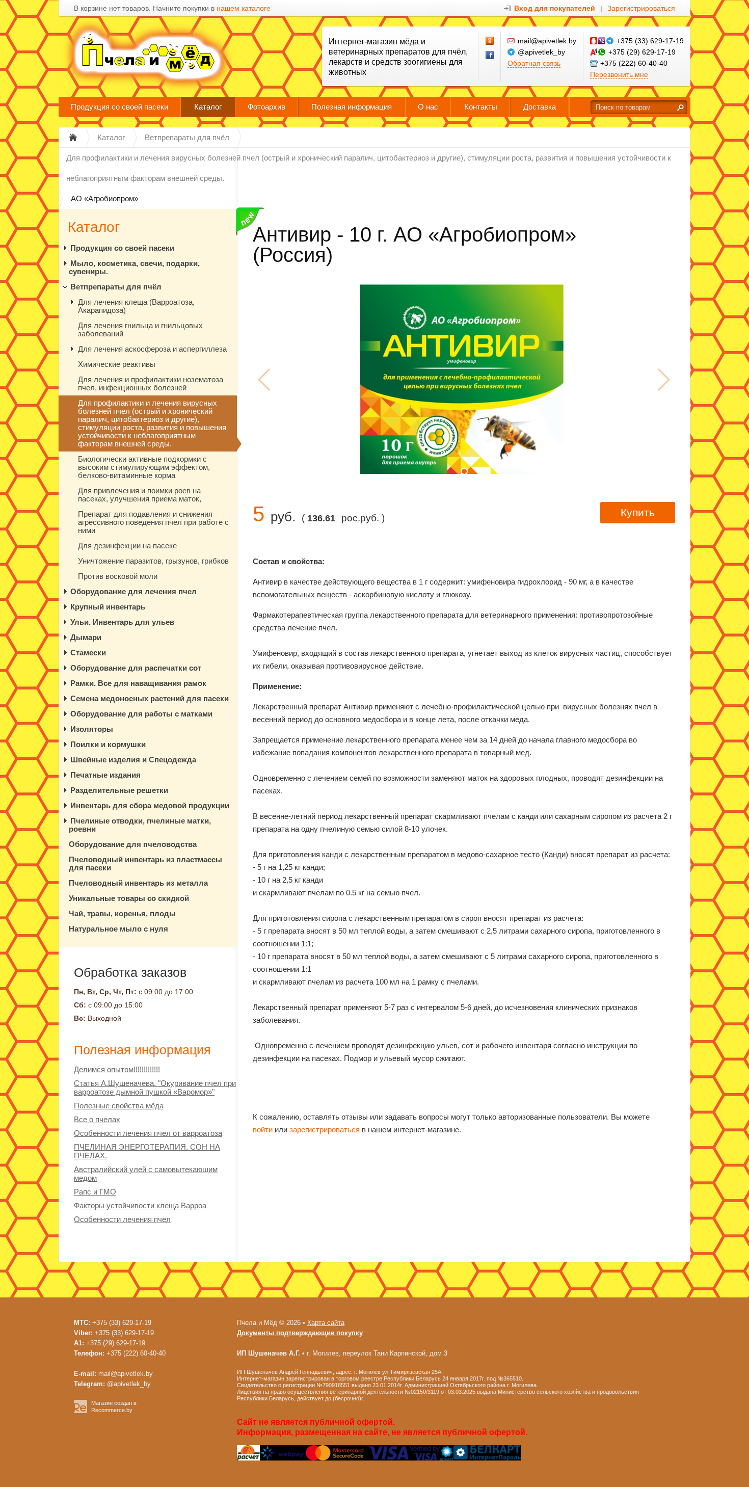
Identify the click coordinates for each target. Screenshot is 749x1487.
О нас (428, 106)
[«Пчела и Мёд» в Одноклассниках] (490, 41)
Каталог (208, 106)
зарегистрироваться (324, 1129)
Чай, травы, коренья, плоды (122, 913)
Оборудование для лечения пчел (133, 591)
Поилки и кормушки (108, 744)
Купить (638, 512)
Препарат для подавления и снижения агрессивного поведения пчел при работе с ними (153, 522)
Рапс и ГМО (95, 1191)
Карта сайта (325, 1322)
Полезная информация (351, 106)
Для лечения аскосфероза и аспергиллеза (152, 348)
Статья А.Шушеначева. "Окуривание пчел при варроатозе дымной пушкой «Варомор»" (155, 1087)
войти (263, 1129)
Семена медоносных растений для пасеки (149, 698)
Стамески (88, 652)
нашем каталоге (244, 8)
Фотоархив (266, 106)
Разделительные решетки (119, 790)
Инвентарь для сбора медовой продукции (149, 805)
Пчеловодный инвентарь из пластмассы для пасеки (145, 863)
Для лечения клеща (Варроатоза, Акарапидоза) (136, 306)
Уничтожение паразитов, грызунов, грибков (153, 560)
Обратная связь (533, 63)
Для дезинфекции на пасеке (127, 545)
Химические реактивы (116, 364)
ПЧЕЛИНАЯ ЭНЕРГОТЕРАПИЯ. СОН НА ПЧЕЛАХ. (147, 1151)
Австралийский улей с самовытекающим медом (146, 1173)
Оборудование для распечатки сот (135, 667)
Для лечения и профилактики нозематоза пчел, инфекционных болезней (150, 383)
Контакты (480, 106)
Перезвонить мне (619, 74)
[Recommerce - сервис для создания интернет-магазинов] (80, 1411)
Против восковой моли (117, 576)
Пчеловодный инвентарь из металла (138, 883)
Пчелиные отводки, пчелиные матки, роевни (140, 824)
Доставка (539, 106)
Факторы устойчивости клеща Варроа (140, 1205)
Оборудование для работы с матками (141, 713)
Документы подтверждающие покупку (300, 1333)
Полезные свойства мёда (119, 1105)
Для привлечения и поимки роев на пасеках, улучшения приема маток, (139, 494)
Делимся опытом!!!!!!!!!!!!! (117, 1069)
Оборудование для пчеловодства (133, 844)
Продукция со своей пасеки (119, 106)
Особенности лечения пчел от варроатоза (148, 1133)
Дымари (85, 637)
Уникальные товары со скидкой (129, 898)
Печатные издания (105, 775)
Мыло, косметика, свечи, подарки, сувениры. (134, 267)
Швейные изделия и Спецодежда (133, 759)
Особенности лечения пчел (122, 1219)
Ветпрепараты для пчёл (116, 286)
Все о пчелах (97, 1119)
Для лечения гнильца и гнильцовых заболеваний (140, 329)
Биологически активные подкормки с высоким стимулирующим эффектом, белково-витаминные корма (144, 467)
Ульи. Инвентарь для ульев (122, 622)
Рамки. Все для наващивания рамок (138, 683)
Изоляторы (91, 729)
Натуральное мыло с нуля (118, 928)
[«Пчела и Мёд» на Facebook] (490, 55)
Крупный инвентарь (107, 606)
